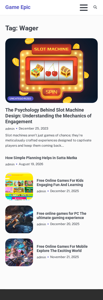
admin (10, 129)
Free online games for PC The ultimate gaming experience (61, 216)
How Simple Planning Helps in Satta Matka (41, 158)
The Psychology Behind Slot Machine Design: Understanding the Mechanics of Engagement (48, 115)
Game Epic (17, 7)
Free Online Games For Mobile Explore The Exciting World (62, 249)
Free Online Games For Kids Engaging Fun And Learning (60, 183)
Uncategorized (20, 98)
